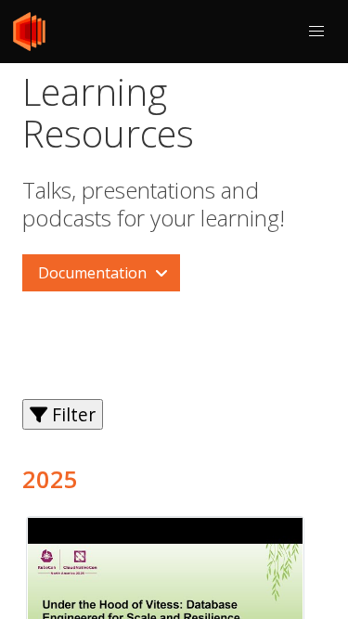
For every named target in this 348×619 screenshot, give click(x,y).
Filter (71, 414)
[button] (316, 31)
